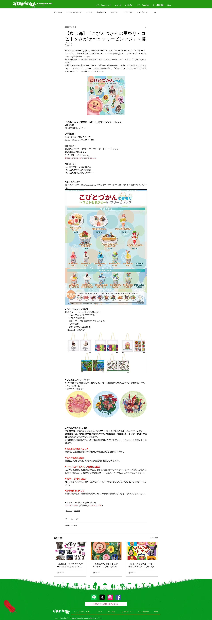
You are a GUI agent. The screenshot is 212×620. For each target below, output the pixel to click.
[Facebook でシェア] (66, 519)
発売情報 (77, 511)
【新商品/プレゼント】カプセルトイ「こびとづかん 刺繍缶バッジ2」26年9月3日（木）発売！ (106, 565)
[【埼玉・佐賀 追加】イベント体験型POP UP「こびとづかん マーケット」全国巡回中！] (142, 551)
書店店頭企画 (101, 12)
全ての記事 (58, 12)
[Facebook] (118, 597)
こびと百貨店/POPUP (74, 12)
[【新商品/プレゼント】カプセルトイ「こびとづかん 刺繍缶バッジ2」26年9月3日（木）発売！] (106, 551)
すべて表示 (154, 538)
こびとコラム (127, 12)
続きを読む (141, 12)
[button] (155, 12)
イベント (89, 12)
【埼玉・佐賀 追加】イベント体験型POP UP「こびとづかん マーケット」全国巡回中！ (142, 565)
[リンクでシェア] (77, 519)
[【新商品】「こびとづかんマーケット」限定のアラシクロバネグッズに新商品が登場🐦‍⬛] (70, 551)
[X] (102, 597)
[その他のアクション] (145, 27)
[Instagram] (110, 597)
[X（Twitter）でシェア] (72, 519)
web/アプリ (114, 12)
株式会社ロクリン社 (95, 618)
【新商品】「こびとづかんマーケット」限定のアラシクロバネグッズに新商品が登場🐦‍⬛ (70, 565)
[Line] (94, 597)
